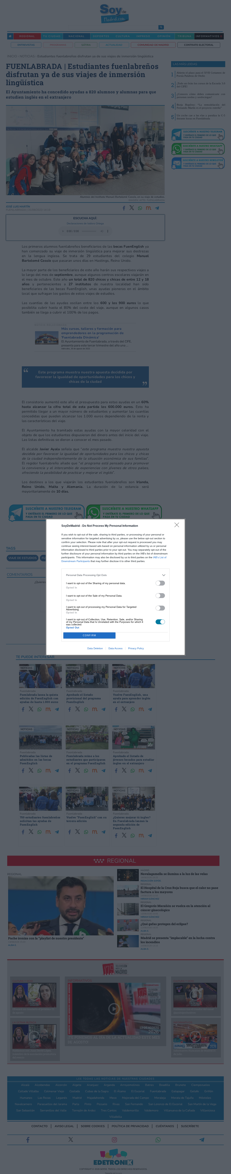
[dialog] (115, 587)
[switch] (160, 583)
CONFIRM (89, 635)
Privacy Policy (136, 648)
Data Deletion (95, 648)
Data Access (115, 648)
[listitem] (115, 575)
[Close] (178, 526)
